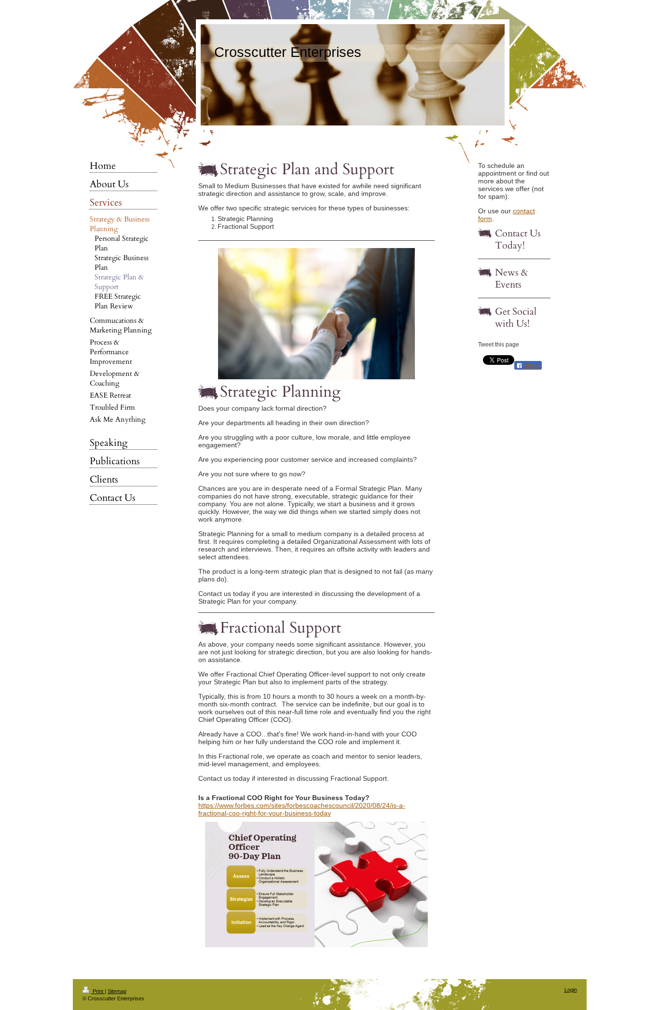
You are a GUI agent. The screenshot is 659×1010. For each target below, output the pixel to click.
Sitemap (117, 991)
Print (98, 991)
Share (531, 365)
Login (570, 990)
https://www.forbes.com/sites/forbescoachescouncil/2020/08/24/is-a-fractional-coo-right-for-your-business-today (301, 809)
